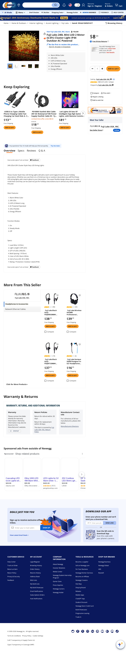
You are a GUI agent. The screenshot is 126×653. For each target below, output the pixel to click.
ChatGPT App (80, 599)
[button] (18, 5)
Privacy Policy (26, 636)
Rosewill (101, 573)
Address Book (35, 576)
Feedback (35, 160)
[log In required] (57, 295)
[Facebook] (78, 631)
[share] (44, 34)
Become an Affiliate (82, 576)
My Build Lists (34, 584)
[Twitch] (107, 631)
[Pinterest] (97, 631)
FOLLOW (116, 130)
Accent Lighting (52, 23)
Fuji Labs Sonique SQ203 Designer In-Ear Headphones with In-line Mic (74, 361)
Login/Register (35, 562)
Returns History (35, 573)
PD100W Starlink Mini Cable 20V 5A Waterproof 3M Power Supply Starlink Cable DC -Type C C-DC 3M (44, 114)
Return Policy (11, 573)
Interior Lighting (36, 23)
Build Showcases (81, 610)
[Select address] (18, 5)
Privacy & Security (13, 576)
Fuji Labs (65, 23)
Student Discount (81, 602)
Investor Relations (59, 568)
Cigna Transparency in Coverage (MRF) (20, 645)
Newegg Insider (58, 592)
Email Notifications (36, 591)
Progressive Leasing (82, 613)
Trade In (78, 617)
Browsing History (36, 565)
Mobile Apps (80, 595)
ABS (99, 569)
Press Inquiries (58, 585)
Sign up (46, 528)
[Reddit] (45, 38)
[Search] (55, 5)
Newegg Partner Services (84, 573)
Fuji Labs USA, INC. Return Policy (44, 429)
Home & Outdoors (19, 23)
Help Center (11, 562)
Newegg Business (104, 562)
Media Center (57, 572)
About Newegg (58, 564)
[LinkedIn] (93, 631)
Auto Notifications (36, 599)
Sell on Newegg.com (82, 565)
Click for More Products (16, 384)
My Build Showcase (36, 588)
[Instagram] (88, 631)
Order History (34, 569)
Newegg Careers (58, 589)
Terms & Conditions (14, 636)
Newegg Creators (82, 580)
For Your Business (82, 569)
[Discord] (112, 631)
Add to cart (113, 68)
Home (6, 23)
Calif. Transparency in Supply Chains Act (21, 640)
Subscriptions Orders (37, 595)
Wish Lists (33, 580)
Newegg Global (103, 565)
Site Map (79, 584)
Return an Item (12, 569)
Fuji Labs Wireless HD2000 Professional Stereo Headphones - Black (74, 312)
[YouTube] (102, 631)
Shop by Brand (81, 588)
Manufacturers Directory (70, 426)
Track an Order (12, 565)
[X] (83, 631)
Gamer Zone (57, 581)
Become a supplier (82, 562)
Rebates (78, 591)
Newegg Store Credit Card (85, 606)
